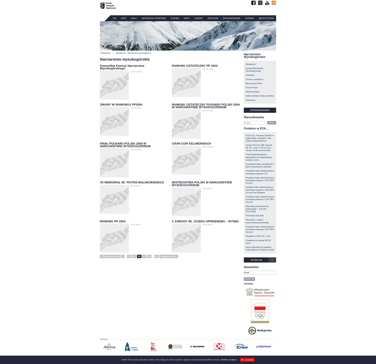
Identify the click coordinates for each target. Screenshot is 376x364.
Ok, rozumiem (247, 360)
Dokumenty (250, 100)
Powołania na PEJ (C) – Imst (258, 236)
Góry (123, 18)
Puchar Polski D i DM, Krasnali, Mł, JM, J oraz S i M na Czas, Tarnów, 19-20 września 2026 (259, 147)
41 (134, 256)
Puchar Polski (252, 87)
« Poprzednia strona (110, 256)
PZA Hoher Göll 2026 (255, 216)
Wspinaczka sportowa (154, 18)
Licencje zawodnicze (254, 79)
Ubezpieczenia (266, 18)
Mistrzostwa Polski (254, 83)
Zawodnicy (250, 75)
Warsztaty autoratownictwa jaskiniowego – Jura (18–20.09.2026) (257, 209)
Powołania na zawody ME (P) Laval (258, 241)
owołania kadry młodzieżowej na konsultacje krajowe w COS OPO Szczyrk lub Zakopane (260, 190)
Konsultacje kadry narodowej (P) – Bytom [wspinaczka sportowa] (260, 165)
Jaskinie (174, 18)
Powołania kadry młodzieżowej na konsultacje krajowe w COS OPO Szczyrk (260, 180)
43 (144, 256)
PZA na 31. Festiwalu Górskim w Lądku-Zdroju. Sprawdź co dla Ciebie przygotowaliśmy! (260, 138)
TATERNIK (249, 18)
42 (139, 256)
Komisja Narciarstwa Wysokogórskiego (254, 69)
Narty (187, 18)
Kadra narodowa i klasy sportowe (260, 96)
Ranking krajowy (253, 92)
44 (149, 256)
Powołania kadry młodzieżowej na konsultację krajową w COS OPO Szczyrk (260, 229)
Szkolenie (213, 18)
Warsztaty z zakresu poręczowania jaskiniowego (257, 221)
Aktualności (251, 64)
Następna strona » (169, 256)
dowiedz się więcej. (229, 360)
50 (157, 256)
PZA (114, 18)
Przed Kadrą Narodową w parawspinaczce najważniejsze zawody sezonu (259, 157)
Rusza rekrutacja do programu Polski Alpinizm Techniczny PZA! (260, 248)
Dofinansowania (231, 18)
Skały (134, 18)
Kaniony (198, 18)
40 (129, 256)
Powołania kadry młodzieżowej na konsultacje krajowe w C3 (260, 172)
